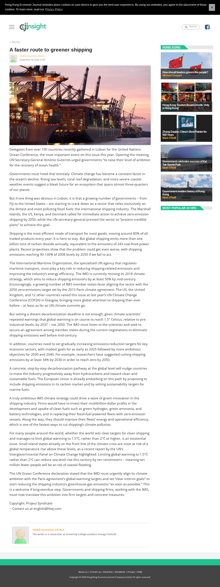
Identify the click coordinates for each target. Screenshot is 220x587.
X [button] (212, 7)
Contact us (95, 571)
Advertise (108, 571)
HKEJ (139, 571)
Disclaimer (120, 571)
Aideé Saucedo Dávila (32, 56)
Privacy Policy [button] (54, 9)
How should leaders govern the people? (185, 72)
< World (14, 42)
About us (82, 571)
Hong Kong (171, 47)
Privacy (131, 571)
